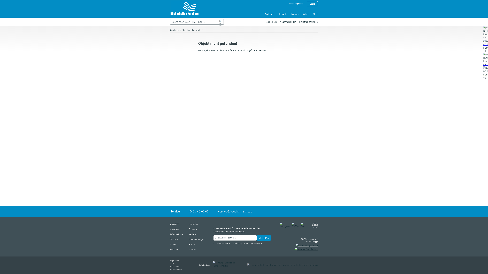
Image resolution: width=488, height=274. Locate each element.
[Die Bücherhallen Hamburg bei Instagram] (286, 226)
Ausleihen (269, 14)
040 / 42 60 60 (199, 211)
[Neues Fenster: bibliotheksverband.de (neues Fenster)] (282, 265)
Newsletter (225, 228)
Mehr (315, 14)
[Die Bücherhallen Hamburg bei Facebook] (306, 226)
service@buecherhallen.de (235, 211)
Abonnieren (264, 238)
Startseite (174, 30)
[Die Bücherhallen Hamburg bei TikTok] (296, 226)
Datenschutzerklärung (233, 243)
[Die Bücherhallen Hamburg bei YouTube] (315, 226)
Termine (295, 14)
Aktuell (305, 14)
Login (312, 3)
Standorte (282, 14)
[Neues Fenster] (485, 32)
